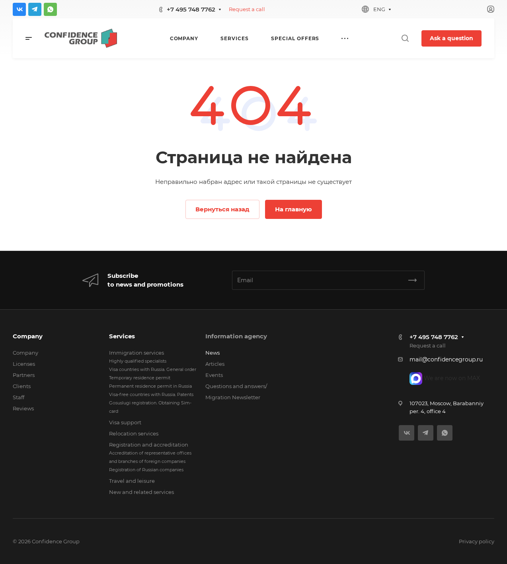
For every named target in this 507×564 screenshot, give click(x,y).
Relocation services (133, 433)
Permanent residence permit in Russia (150, 386)
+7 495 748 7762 (191, 9)
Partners (24, 375)
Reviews (23, 408)
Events (214, 375)
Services (122, 336)
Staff (18, 397)
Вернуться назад (222, 209)
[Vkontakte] (19, 9)
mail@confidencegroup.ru (446, 359)
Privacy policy (476, 541)
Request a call (247, 9)
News (212, 352)
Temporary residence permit (139, 378)
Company (28, 336)
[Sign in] (490, 9)
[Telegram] (34, 9)
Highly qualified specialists (137, 361)
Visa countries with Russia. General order (152, 369)
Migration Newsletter (232, 397)
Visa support (125, 422)
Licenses (24, 364)
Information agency (236, 336)
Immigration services (136, 352)
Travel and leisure (132, 481)
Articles (214, 364)
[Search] (405, 38)
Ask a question (451, 38)
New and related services (141, 492)
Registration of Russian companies (146, 469)
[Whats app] (50, 9)
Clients (22, 386)
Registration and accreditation (148, 444)
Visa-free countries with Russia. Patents (151, 394)
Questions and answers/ (236, 386)
